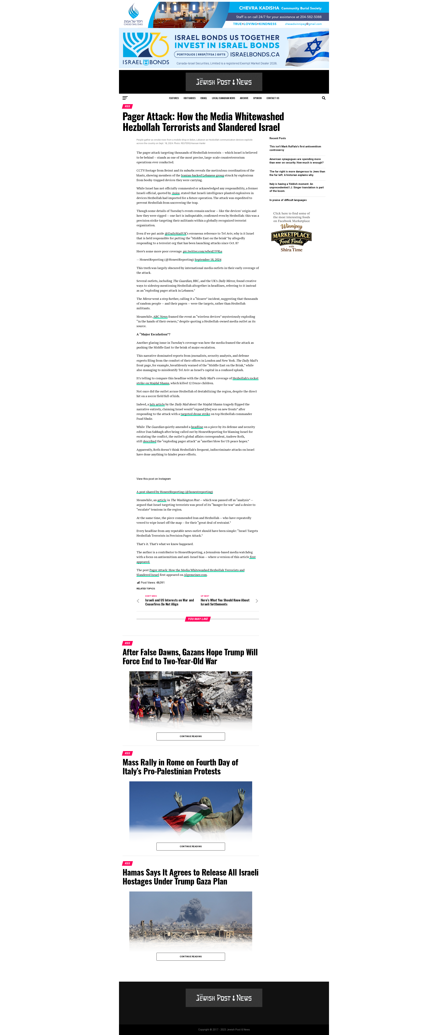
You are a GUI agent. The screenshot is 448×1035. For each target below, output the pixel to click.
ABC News (160, 317)
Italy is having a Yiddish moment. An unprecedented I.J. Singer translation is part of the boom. (297, 188)
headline (197, 427)
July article (157, 404)
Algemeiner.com (195, 575)
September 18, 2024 (208, 259)
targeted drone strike (195, 414)
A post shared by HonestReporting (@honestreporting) (174, 492)
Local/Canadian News (223, 98)
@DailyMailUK (175, 233)
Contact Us (273, 98)
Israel (203, 98)
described (149, 441)
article (161, 500)
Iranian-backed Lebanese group (202, 175)
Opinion (257, 98)
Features (174, 98)
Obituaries (189, 98)
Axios (175, 193)
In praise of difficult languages (288, 200)
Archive (244, 98)
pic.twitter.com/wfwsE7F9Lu (202, 251)
